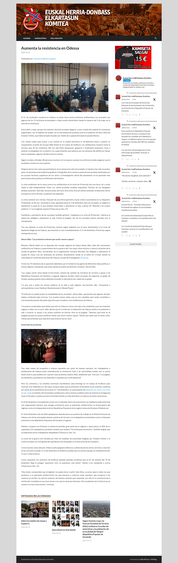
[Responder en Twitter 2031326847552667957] (123, 235)
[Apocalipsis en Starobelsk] (66, 514)
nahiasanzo (38, 58)
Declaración (56, 38)
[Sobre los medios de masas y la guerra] (35, 510)
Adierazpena (40, 38)
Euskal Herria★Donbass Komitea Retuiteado (143, 93)
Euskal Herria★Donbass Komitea (136, 96)
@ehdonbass (126, 99)
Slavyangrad (50, 58)
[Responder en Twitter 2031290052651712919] (123, 188)
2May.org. (84, 257)
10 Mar (134, 128)
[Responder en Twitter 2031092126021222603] (123, 114)
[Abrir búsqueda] (155, 38)
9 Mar (134, 99)
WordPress (145, 559)
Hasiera (26, 38)
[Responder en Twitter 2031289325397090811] (123, 159)
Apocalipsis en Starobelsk (64, 530)
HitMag (153, 559)
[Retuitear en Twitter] (127, 93)
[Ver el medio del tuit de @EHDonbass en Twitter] (149, 181)
